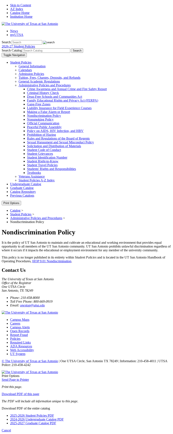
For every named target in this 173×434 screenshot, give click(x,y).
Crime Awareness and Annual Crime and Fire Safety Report (67, 89)
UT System (17, 354)
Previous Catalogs (22, 195)
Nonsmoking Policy (40, 119)
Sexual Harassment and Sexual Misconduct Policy (60, 142)
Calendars (25, 70)
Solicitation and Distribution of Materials (54, 146)
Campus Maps (19, 319)
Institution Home (21, 16)
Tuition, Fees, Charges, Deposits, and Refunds (49, 77)
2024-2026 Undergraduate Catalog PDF (37, 419)
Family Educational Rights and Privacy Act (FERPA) (62, 100)
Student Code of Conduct (44, 150)
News (14, 31)
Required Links (20, 342)
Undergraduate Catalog (25, 184)
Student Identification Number (47, 157)
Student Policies (20, 62)
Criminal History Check (43, 93)
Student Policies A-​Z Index (37, 180)
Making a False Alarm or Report (48, 112)
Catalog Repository (23, 191)
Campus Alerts (20, 327)
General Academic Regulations (39, 81)
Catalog (15, 210)
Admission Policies (31, 74)
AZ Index (16, 9)
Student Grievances (40, 153)
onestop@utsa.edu (32, 305)
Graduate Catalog (22, 188)
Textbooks (34, 172)
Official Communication (43, 123)
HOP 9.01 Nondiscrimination (51, 261)
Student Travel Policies (42, 165)
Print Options (11, 203)
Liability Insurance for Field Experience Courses (59, 108)
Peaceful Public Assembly (44, 127)
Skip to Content (20, 5)
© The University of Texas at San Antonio (30, 361)
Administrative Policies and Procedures (45, 85)
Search (6, 42)
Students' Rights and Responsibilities (51, 169)
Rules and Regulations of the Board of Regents (58, 138)
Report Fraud (19, 335)
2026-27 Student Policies (18, 46)
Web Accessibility (22, 350)
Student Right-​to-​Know (42, 161)
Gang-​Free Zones (38, 104)
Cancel (6, 430)
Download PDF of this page (20, 394)
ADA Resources (21, 346)
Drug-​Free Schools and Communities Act (54, 96)
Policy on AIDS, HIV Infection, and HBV (55, 131)
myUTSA (16, 35)
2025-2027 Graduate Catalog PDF (33, 423)
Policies (15, 338)
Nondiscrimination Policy (44, 115)
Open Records (19, 331)
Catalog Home (20, 13)
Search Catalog (12, 50)
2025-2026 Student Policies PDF (32, 415)
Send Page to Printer (15, 379)
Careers (15, 323)
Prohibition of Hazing (41, 134)
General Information (32, 66)
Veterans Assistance (32, 176)
